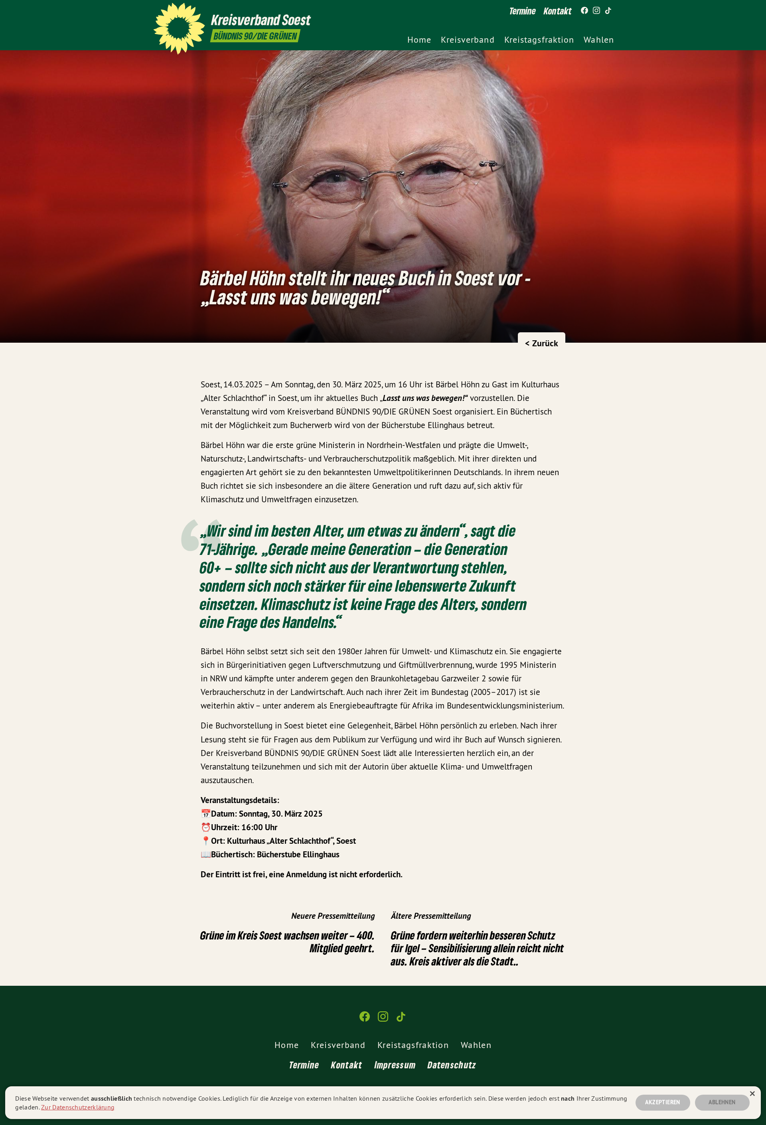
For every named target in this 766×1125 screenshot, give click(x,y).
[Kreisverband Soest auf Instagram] (596, 10)
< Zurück (541, 343)
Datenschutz (452, 1064)
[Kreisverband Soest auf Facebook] (584, 10)
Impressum (395, 1064)
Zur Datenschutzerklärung (78, 1107)
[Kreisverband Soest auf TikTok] (608, 10)
